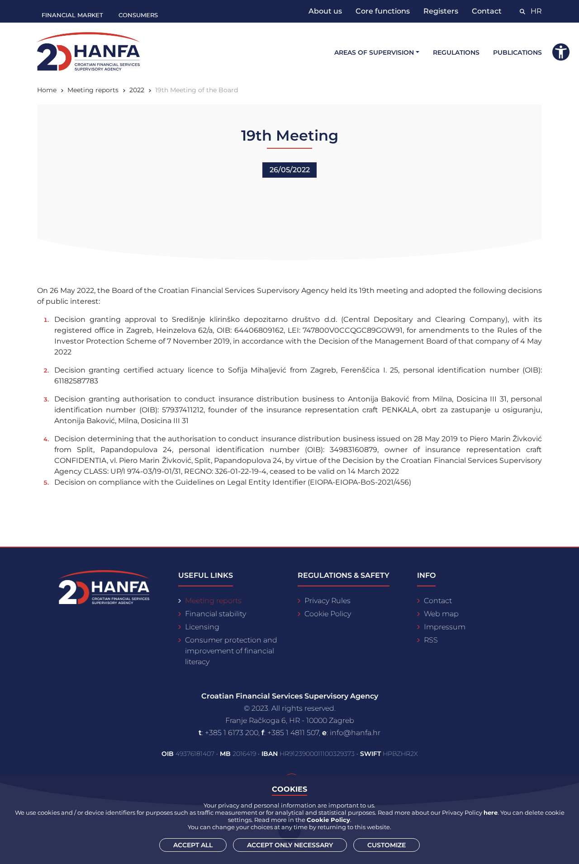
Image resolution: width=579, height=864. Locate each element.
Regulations (456, 52)
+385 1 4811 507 (293, 732)
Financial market (72, 15)
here (491, 812)
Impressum (444, 627)
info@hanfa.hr (355, 732)
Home (47, 90)
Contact (487, 11)
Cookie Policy (327, 613)
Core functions (383, 11)
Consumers (138, 15)
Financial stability (215, 613)
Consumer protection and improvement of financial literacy (231, 651)
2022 (136, 90)
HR (536, 11)
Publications (517, 52)
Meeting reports (93, 90)
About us (325, 11)
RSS (431, 640)
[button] (561, 52)
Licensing (202, 627)
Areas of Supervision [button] (374, 52)
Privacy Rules (327, 600)
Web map (441, 613)
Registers (440, 11)
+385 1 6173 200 (231, 732)
